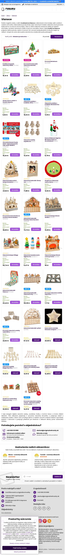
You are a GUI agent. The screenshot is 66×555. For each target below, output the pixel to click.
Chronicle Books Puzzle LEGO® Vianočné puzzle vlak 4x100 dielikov (10, 143)
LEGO (35, 1)
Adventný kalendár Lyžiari (32, 328)
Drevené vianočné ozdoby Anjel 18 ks (53, 293)
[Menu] (63, 9)
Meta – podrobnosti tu (22, 534)
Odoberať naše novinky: (13, 479)
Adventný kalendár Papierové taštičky (51, 366)
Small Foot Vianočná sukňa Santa (51, 181)
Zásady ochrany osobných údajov (20, 543)
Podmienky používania (55, 549)
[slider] (11, 456)
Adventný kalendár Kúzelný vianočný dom (31, 219)
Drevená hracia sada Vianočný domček (31, 64)
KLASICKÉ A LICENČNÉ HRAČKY (49, 1)
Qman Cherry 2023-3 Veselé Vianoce (9, 101)
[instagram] (40, 522)
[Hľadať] (54, 9)
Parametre (58, 37)
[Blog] (49, 522)
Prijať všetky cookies (20, 548)
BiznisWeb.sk (39, 552)
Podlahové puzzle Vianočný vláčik (8, 64)
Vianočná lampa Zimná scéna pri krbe (52, 255)
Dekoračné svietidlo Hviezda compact (51, 329)
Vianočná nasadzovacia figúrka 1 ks (32, 255)
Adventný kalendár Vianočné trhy (30, 293)
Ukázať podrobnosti (20, 552)
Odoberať (57, 476)
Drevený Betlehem (51, 61)
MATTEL (30, 1)
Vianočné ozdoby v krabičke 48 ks (30, 102)
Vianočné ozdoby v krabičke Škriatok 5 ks (52, 104)
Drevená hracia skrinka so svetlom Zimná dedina (11, 216)
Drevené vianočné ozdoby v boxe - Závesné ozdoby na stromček (32, 402)
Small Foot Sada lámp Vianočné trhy (10, 399)
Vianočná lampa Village (10, 255)
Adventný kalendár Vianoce (9, 291)
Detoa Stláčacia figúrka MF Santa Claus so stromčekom (52, 139)
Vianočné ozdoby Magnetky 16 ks (8, 367)
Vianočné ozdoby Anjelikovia (29, 140)
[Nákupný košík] (58, 9)
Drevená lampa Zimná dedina (52, 216)
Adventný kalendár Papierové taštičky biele (32, 366)
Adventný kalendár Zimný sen (32, 181)
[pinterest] (45, 522)
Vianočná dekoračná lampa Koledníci (9, 181)
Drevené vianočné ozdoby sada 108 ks (11, 331)
